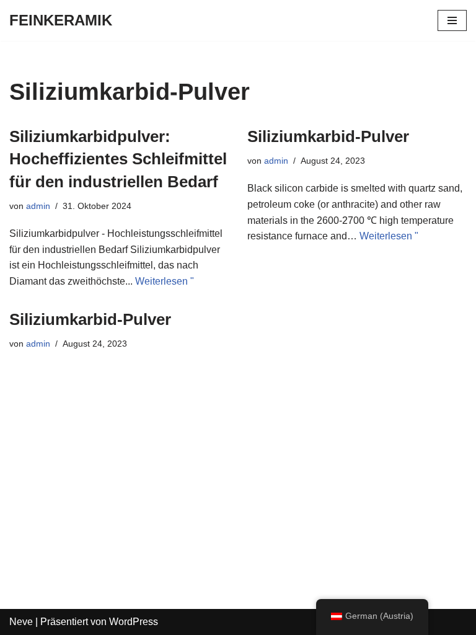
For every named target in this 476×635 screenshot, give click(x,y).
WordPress (133, 621)
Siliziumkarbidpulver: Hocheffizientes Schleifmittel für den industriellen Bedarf (118, 159)
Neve (21, 621)
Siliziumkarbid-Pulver (328, 136)
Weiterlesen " (164, 281)
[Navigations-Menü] (452, 20)
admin (38, 206)
